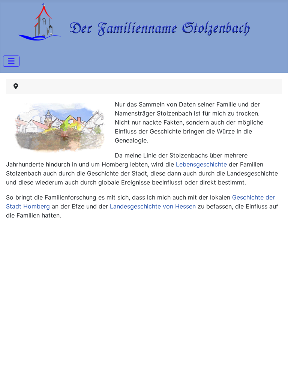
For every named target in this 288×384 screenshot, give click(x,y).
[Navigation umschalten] (11, 61)
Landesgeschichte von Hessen (153, 206)
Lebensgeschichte (201, 164)
